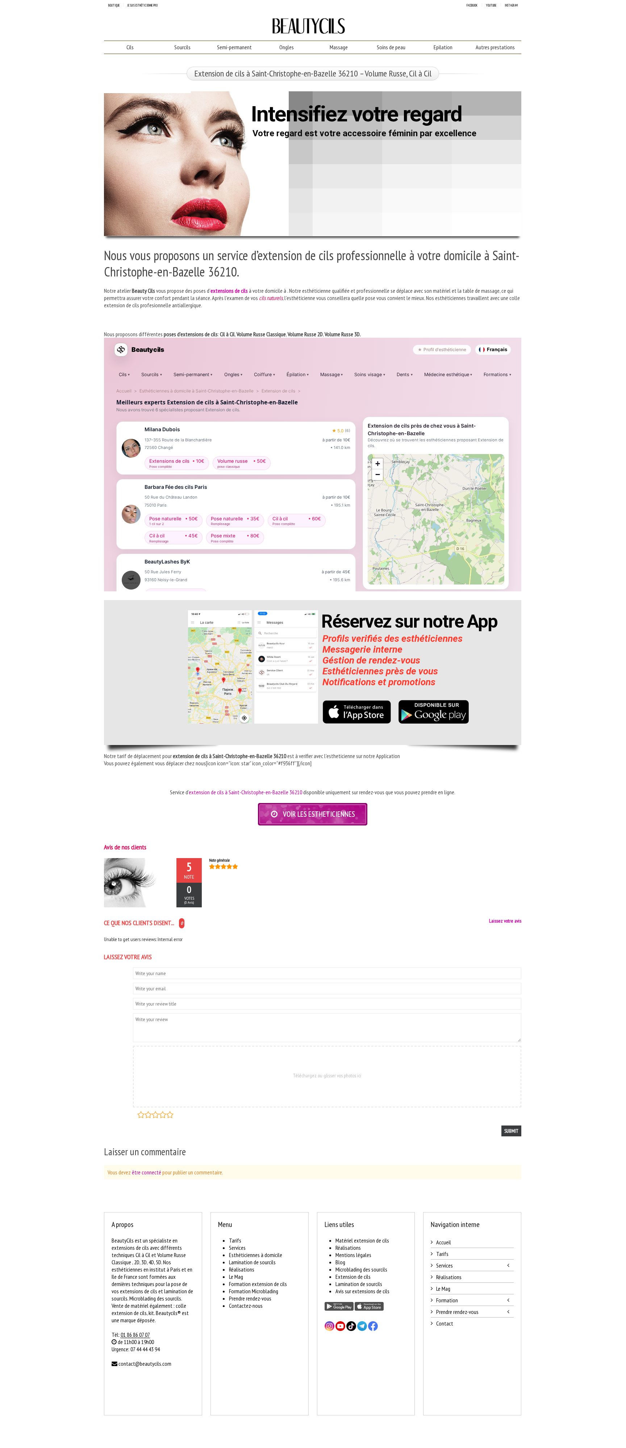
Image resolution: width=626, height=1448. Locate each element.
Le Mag (236, 1276)
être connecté (146, 1172)
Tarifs (235, 1240)
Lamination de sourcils (252, 1262)
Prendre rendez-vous (250, 1298)
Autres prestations (495, 47)
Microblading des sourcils (361, 1269)
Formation (447, 1300)
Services (237, 1247)
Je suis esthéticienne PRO (142, 5)
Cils (130, 47)
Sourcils (182, 47)
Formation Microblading (253, 1291)
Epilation (443, 47)
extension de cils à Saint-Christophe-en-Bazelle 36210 (245, 792)
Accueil (443, 1242)
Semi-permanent (234, 47)
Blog (340, 1262)
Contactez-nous (246, 1305)
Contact (444, 1323)
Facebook (472, 5)
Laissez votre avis (505, 920)
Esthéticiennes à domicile (255, 1254)
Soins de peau (391, 47)
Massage (339, 47)
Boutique (114, 5)
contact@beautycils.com (144, 1363)
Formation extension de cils (258, 1283)
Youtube (491, 5)
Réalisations (241, 1269)
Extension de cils (353, 1276)
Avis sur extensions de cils (362, 1291)
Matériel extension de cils (362, 1240)
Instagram (511, 5)
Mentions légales (353, 1254)
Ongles (286, 47)
